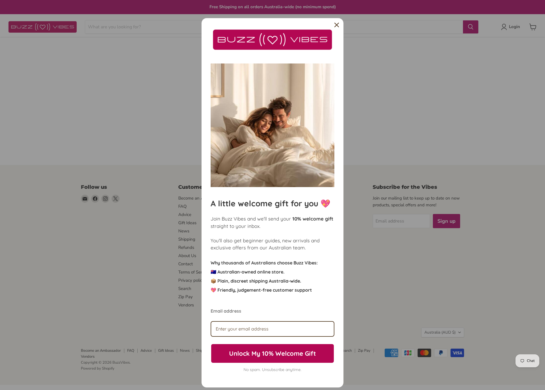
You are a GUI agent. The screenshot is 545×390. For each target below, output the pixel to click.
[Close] (336, 25)
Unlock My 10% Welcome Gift (272, 353)
